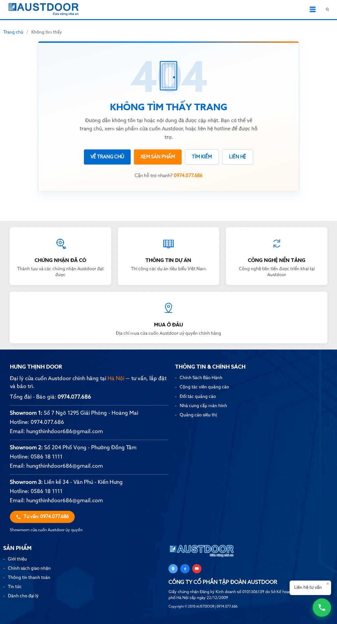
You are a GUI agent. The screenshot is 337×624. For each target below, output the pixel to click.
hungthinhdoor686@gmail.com (64, 431)
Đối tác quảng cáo (198, 397)
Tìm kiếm (202, 157)
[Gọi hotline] (321, 607)
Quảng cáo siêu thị (198, 415)
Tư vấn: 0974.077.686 (46, 516)
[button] (312, 9)
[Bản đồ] (173, 568)
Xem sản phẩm (158, 157)
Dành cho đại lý (23, 596)
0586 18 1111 (47, 457)
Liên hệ (237, 157)
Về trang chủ (107, 157)
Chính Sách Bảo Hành (201, 378)
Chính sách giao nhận (29, 568)
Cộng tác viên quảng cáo (204, 387)
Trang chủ (13, 32)
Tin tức (15, 587)
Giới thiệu (17, 559)
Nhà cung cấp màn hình (203, 406)
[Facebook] (185, 568)
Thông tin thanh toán (29, 578)
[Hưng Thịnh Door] (43, 9)
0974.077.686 (74, 397)
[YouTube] (196, 568)
